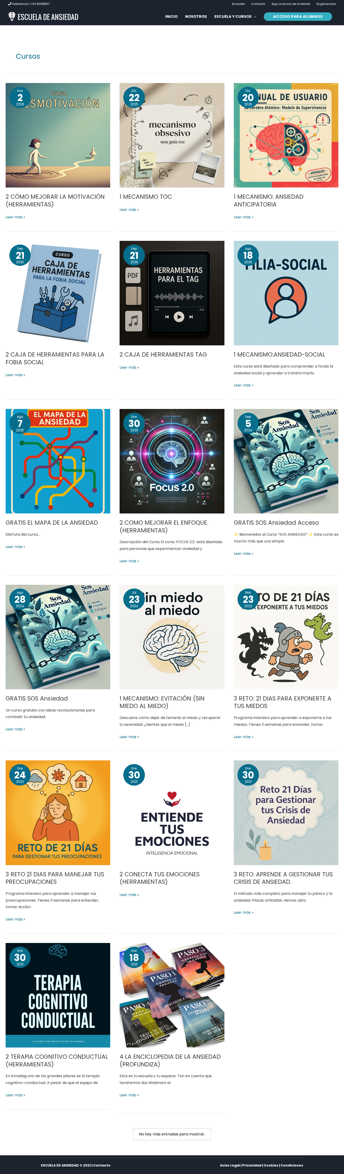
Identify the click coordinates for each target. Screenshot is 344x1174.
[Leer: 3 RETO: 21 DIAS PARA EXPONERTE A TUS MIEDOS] (286, 636)
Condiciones (292, 1165)
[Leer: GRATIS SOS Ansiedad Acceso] (286, 461)
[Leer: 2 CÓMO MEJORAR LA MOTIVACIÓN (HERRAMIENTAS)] (58, 135)
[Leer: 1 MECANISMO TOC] (172, 135)
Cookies (271, 1165)
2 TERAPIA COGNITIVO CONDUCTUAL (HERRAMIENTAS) (57, 1061)
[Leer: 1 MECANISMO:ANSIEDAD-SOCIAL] (286, 293)
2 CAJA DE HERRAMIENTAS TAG (163, 354)
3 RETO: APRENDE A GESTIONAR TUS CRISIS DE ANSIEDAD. (283, 878)
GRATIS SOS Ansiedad (37, 698)
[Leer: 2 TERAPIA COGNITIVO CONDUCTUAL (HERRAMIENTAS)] (58, 995)
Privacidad (251, 1165)
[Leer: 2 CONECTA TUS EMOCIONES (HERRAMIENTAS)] (172, 812)
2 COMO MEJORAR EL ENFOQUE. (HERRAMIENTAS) (164, 527)
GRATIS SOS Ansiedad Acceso (276, 523)
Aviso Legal (230, 1165)
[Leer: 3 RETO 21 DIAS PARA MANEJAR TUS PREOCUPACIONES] (58, 812)
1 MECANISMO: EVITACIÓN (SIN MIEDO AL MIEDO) (162, 702)
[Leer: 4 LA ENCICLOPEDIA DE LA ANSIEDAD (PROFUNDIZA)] (172, 995)
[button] (235, 16)
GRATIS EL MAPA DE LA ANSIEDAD (52, 523)
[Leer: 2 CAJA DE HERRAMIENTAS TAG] (172, 293)
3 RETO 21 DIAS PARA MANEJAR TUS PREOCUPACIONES (55, 878)
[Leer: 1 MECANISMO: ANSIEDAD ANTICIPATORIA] (286, 135)
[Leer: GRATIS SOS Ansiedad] (58, 636)
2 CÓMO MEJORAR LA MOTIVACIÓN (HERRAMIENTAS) (55, 201)
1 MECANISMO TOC (146, 197)
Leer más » (15, 217)
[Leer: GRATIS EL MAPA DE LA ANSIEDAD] (58, 461)
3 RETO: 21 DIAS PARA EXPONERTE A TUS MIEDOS (282, 702)
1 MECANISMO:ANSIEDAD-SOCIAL (279, 354)
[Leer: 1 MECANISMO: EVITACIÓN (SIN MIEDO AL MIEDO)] (172, 636)
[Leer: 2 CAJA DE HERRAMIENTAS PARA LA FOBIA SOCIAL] (58, 293)
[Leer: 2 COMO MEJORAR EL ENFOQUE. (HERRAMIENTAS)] (172, 461)
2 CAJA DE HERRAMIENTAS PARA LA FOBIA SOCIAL (55, 358)
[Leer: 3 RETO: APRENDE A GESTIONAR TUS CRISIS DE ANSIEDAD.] (286, 812)
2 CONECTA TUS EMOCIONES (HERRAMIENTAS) (160, 878)
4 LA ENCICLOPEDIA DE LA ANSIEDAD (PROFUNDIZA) (170, 1061)
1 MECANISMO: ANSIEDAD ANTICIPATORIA (269, 201)
